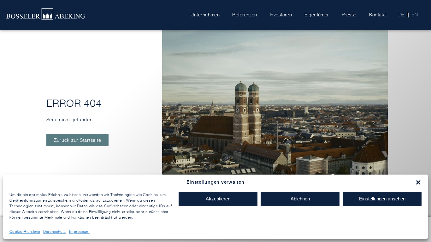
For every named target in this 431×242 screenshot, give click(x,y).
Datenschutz (54, 231)
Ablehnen (300, 198)
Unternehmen (205, 15)
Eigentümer (316, 15)
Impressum (79, 231)
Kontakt (377, 15)
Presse (349, 15)
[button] (418, 182)
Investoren (281, 15)
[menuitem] (399, 15)
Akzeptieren (218, 198)
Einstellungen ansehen (382, 198)
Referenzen (244, 15)
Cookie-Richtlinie (24, 231)
